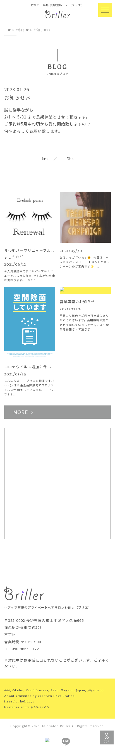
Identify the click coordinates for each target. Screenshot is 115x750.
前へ (45, 158)
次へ (70, 158)
